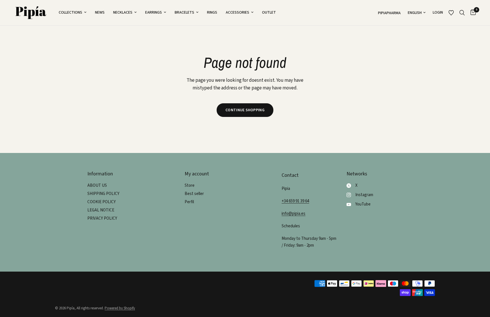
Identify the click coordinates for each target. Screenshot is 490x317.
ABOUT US (97, 185)
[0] (472, 12)
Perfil (189, 202)
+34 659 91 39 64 (295, 201)
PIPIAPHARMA (389, 13)
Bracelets (184, 12)
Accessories (237, 12)
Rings (212, 12)
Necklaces (122, 12)
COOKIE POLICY (101, 202)
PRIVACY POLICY (102, 218)
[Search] (462, 12)
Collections (70, 12)
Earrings (153, 12)
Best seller (194, 194)
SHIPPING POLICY (103, 194)
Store (190, 185)
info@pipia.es (293, 214)
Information (100, 174)
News (100, 12)
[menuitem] (72, 12)
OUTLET (269, 12)
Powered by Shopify (120, 308)
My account (197, 174)
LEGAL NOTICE (100, 210)
